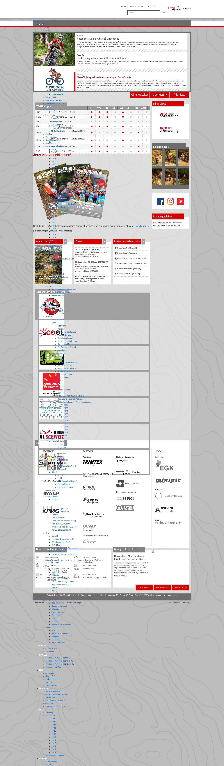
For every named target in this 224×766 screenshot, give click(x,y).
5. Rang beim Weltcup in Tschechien (93, 561)
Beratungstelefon (160, 223)
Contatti (132, 6)
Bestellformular (141, 226)
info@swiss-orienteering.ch (165, 595)
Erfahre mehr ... (120, 576)
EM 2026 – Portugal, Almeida (95, 577)
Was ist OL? (144, 587)
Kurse (78, 241)
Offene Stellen (140, 94)
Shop (140, 6)
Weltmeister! (88, 568)
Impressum (39, 603)
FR (154, 6)
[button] (42, 24)
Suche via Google (74, 603)
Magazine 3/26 (44, 241)
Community (160, 94)
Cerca (164, 13)
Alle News (179, 94)
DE (148, 6)
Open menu (38, 21)
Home (123, 6)
